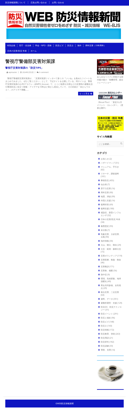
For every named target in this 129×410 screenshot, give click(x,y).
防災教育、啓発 (108, 333)
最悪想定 (105, 226)
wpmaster (13, 72)
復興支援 (105, 208)
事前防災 (105, 180)
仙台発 (104, 184)
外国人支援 (106, 200)
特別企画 (11, 45)
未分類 (104, 230)
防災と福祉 (106, 317)
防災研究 (105, 341)
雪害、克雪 (106, 349)
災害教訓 (105, 266)
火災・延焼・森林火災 (111, 249)
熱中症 (104, 274)
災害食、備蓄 (107, 270)
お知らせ (105, 158)
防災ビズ (59, 45)
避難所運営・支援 (109, 303)
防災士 (70, 45)
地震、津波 (106, 196)
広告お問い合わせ (39, 2)
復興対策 (105, 204)
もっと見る (84, 93)
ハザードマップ (108, 162)
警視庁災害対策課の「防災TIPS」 (24, 67)
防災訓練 (105, 345)
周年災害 (105, 192)
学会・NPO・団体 (43, 45)
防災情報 (105, 329)
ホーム (34, 50)
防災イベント (107, 313)
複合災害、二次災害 (110, 292)
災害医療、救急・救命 (111, 259)
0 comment (44, 72)
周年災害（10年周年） (95, 45)
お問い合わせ (58, 2)
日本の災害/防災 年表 (17, 50)
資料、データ (107, 299)
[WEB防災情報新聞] (63, 24)
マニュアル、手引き (110, 166)
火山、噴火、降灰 (109, 245)
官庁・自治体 (25, 45)
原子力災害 (106, 188)
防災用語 (105, 337)
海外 (79, 45)
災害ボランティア (109, 255)
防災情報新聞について (15, 2)
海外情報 (105, 241)
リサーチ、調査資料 (110, 173)
